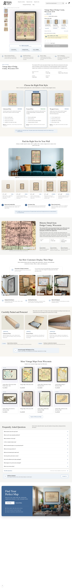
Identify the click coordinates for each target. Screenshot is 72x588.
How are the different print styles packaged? (12, 459)
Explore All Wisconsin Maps (36, 416)
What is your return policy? (9, 466)
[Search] (63, 3)
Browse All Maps (19, 502)
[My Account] (66, 3)
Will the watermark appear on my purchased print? (13, 445)
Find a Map (10, 502)
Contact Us (64, 476)
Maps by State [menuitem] (29, 1)
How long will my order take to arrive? (11, 455)
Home (5, 7)
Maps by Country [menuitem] (21, 1)
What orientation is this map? (9, 438)
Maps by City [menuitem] (36, 1)
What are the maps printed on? (10, 448)
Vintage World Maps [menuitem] (27, 4)
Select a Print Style (56, 45)
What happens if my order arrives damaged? (12, 462)
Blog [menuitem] (33, 4)
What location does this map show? (11, 431)
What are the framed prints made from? (11, 452)
